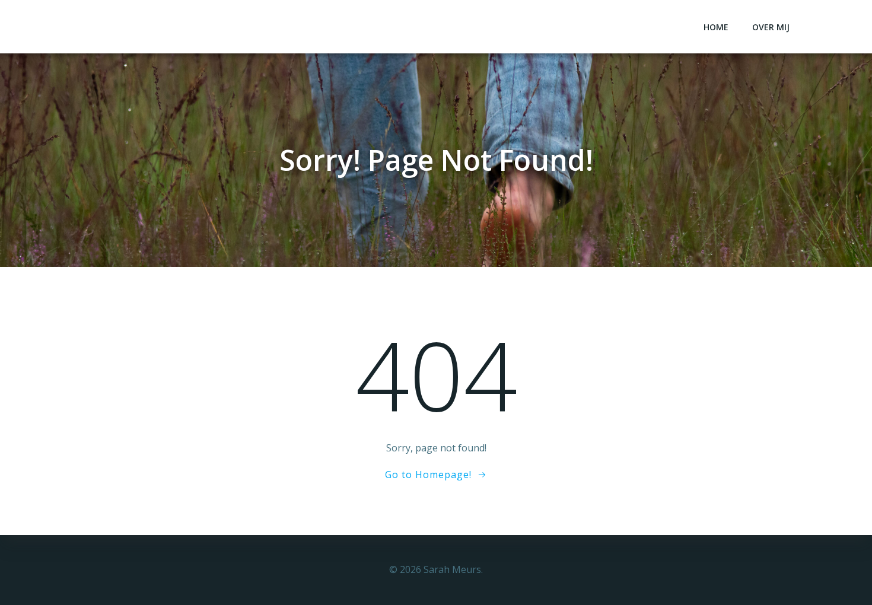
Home (716, 27)
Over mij (771, 27)
